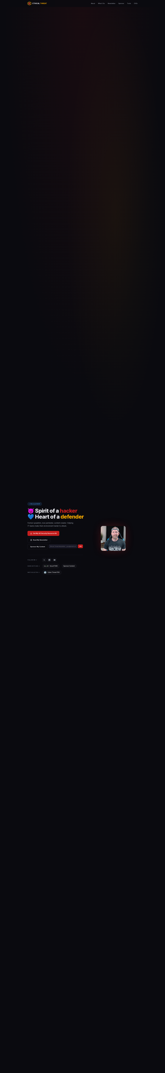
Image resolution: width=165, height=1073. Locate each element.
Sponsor (121, 3)
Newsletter (111, 3)
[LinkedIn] (49, 560)
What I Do (101, 3)
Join (80, 546)
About (93, 3)
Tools (129, 3)
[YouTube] (55, 560)
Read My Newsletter (40, 540)
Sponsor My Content (37, 547)
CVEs (136, 3)
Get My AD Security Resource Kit (45, 533)
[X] (44, 560)
